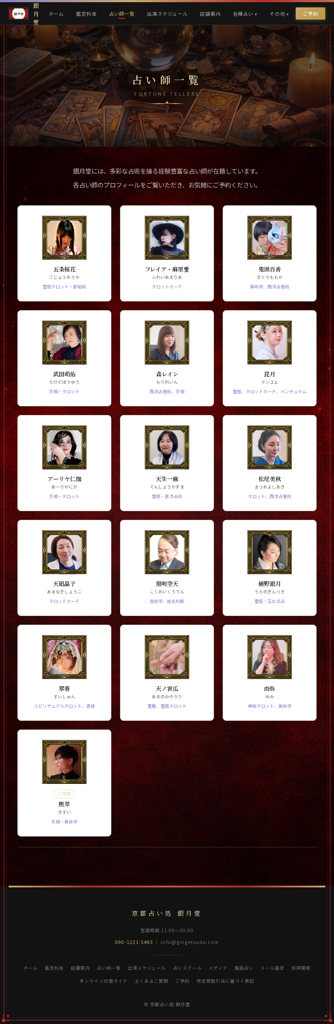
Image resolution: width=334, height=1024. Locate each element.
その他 (277, 13)
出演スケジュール (167, 13)
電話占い (244, 967)
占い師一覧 (122, 13)
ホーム (56, 13)
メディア (218, 967)
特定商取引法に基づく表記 (225, 980)
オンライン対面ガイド (103, 980)
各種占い (243, 13)
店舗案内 (210, 13)
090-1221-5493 (134, 942)
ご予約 (310, 13)
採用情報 (301, 967)
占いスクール (187, 967)
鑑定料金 (86, 13)
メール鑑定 (272, 967)
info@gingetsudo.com (189, 942)
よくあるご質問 (151, 980)
